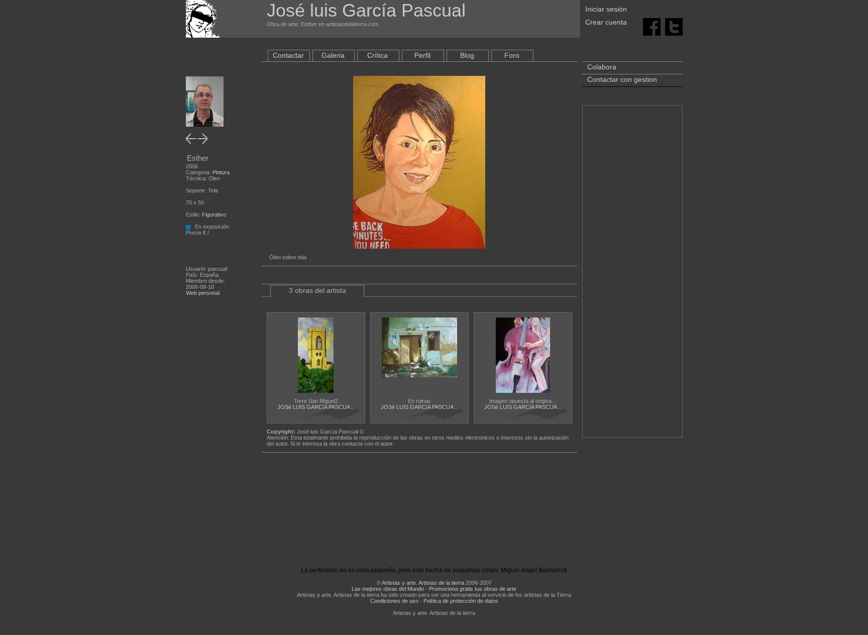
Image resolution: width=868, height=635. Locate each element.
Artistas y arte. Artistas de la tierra (423, 583)
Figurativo (214, 214)
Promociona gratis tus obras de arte (472, 589)
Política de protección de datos (460, 601)
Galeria (333, 55)
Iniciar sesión (606, 9)
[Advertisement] (632, 276)
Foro (511, 55)
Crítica (377, 55)
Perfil (422, 55)
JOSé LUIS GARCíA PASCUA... (316, 407)
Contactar (288, 55)
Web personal (203, 293)
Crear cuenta (606, 22)
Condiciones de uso (394, 601)
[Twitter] (674, 26)
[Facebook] (652, 26)
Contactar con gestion (622, 79)
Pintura (221, 172)
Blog (467, 55)
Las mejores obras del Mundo (388, 589)
